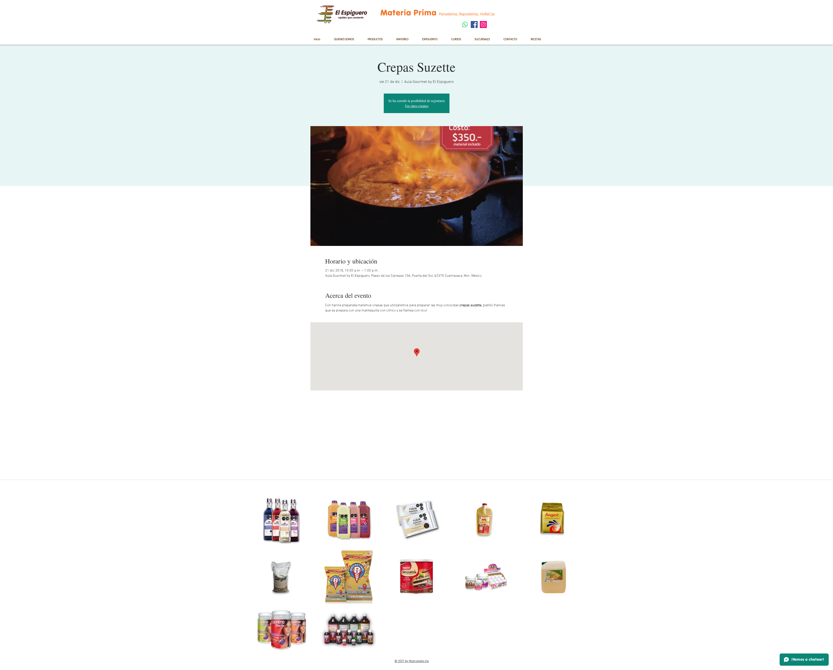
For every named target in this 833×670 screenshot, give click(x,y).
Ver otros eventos (416, 106)
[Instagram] (483, 24)
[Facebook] (474, 24)
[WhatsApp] (465, 24)
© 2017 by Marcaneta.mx (412, 661)
